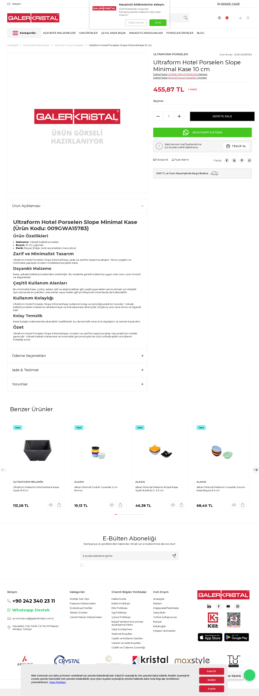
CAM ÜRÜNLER (88, 32)
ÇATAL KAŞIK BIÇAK (113, 32)
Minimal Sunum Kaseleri (69, 45)
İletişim (157, 603)
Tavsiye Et (162, 159)
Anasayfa (12, 45)
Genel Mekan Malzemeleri (86, 617)
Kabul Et (211, 671)
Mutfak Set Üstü (79, 598)
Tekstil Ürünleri (79, 612)
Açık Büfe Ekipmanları (36, 45)
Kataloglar (159, 626)
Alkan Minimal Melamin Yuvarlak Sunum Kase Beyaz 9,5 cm (221, 489)
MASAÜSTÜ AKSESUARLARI (146, 32)
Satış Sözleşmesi (121, 629)
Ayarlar (212, 689)
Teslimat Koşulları (121, 633)
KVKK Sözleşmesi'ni (98, 564)
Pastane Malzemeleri (83, 603)
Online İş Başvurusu (165, 617)
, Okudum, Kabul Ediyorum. (116, 564)
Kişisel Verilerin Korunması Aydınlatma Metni (127, 623)
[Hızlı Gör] (50, 505)
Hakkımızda (118, 598)
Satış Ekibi (159, 612)
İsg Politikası (118, 612)
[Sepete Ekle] (59, 505)
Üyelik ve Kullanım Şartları (127, 638)
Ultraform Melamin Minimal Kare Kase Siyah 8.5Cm (36, 489)
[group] (77, 123)
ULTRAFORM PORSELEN (170, 54)
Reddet (212, 680)
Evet (158, 22)
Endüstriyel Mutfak (81, 607)
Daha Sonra (136, 22)
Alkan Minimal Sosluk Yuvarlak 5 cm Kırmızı (96, 489)
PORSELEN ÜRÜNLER (179, 32)
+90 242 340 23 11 (34, 601)
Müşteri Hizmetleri (164, 630)
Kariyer (157, 621)
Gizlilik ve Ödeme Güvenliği (128, 647)
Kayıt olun (174, 555)
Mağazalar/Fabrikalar (166, 607)
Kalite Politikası (120, 603)
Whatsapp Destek (31, 610)
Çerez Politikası (57, 682)
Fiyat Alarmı (181, 159)
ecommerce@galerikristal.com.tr (33, 618)
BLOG (200, 32)
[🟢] (249, 675)
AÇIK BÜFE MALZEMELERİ (59, 32)
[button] (116, 514)
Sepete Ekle (222, 116)
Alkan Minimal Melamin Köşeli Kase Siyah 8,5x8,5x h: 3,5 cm (156, 489)
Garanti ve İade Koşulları (126, 642)
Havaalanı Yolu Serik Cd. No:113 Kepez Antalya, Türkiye (36, 627)
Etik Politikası (119, 607)
